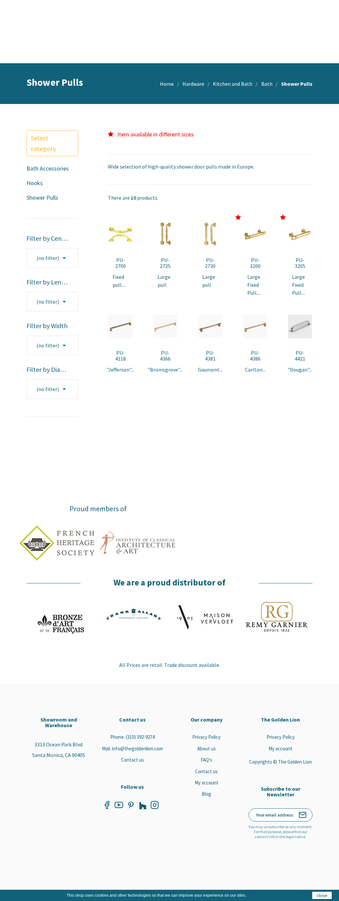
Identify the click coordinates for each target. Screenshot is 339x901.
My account (206, 782)
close (321, 895)
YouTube (119, 805)
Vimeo (142, 805)
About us (206, 748)
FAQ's (206, 760)
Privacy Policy (206, 737)
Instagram (154, 805)
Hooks (34, 183)
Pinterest (130, 805)
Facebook (107, 805)
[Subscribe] (303, 815)
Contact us (132, 760)
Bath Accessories (47, 168)
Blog (206, 794)
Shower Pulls (42, 197)
